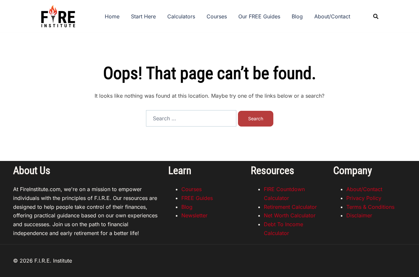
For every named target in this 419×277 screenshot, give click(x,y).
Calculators (181, 16)
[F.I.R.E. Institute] (58, 15)
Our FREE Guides (259, 16)
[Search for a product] (375, 16)
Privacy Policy (363, 198)
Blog (297, 16)
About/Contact (332, 16)
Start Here (143, 16)
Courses (217, 16)
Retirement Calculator (290, 207)
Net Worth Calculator (290, 215)
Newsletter (194, 215)
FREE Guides (197, 198)
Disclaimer (359, 215)
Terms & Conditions (370, 207)
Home (112, 16)
